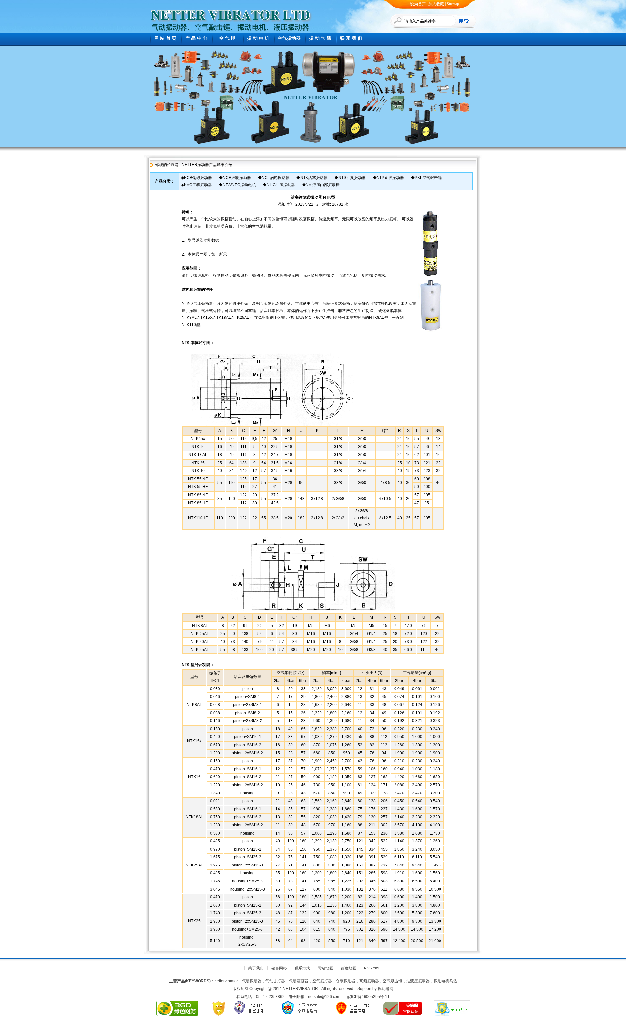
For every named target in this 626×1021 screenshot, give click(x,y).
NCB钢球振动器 (198, 177)
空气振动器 (289, 38)
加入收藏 (436, 4)
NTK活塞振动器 (314, 177)
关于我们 (256, 968)
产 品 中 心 (196, 38)
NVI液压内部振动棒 (323, 185)
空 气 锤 (227, 38)
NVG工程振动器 (198, 185)
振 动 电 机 (258, 38)
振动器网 (385, 988)
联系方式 (302, 968)
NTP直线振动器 (390, 177)
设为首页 (418, 4)
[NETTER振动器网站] (230, 13)
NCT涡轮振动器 (276, 177)
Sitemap (453, 4)
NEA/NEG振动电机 (239, 185)
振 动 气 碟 (320, 38)
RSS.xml (371, 968)
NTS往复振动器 (352, 177)
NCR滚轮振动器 (237, 177)
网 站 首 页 (165, 38)
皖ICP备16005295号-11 (368, 996)
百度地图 (348, 968)
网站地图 (325, 968)
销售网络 (279, 968)
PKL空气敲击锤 (428, 177)
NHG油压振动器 (281, 185)
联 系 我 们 (351, 38)
